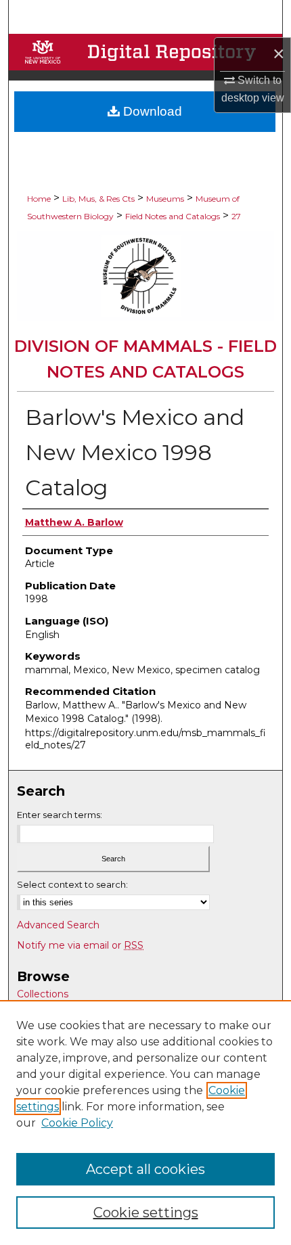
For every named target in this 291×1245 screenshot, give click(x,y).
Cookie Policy (77, 1122)
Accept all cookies (145, 1169)
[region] (145, 1122)
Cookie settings (145, 1212)
